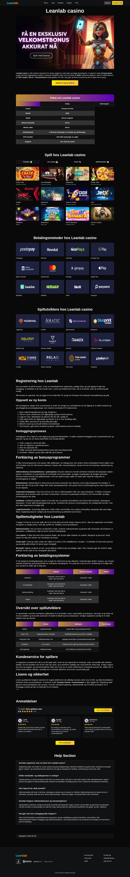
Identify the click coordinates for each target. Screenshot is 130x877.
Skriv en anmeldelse (103, 710)
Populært (26, 162)
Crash (76, 162)
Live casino (51, 162)
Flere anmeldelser (65, 743)
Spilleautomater (101, 162)
